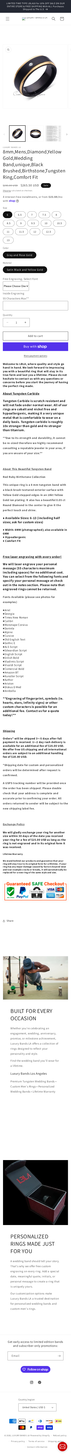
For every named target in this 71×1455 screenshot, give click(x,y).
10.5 (59, 223)
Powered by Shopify (40, 1435)
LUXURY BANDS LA (21, 1435)
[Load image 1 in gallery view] (17, 134)
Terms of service (36, 1441)
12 (35, 231)
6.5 (20, 214)
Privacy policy (18, 1441)
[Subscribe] (59, 1355)
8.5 (9, 223)
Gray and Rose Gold (19, 255)
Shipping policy (56, 1441)
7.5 (44, 214)
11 (8, 231)
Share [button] (10, 920)
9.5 (33, 223)
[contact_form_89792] (62, 1446)
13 (8, 240)
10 (46, 223)
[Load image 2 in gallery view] (35, 134)
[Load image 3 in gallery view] (53, 134)
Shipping (7, 190)
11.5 (21, 231)
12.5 (48, 231)
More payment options (35, 355)
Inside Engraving (13, 293)
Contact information (37, 1447)
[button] (7, 19)
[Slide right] (67, 134)
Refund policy (60, 1435)
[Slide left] (4, 134)
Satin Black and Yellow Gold (25, 269)
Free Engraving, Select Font (20, 279)
